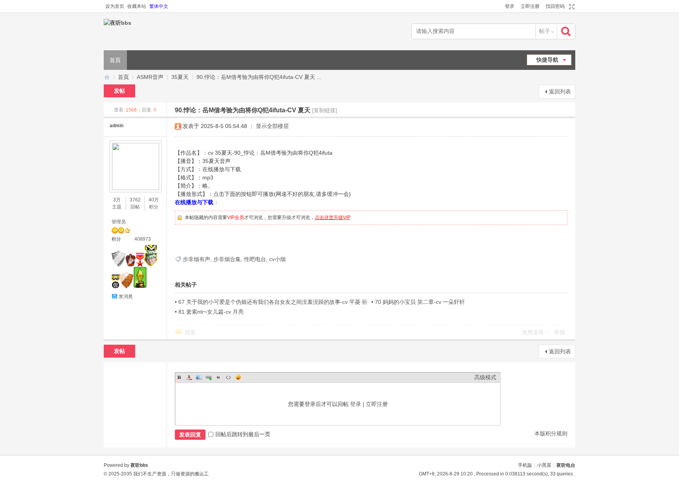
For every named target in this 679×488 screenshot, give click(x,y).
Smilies (238, 377)
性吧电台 (255, 259)
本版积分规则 (550, 433)
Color (189, 377)
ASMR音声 (150, 77)
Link (209, 377)
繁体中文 (158, 6)
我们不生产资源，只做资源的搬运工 (171, 474)
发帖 (119, 91)
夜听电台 (565, 465)
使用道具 (533, 332)
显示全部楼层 (272, 126)
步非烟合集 (227, 259)
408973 (142, 239)
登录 (509, 6)
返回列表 (560, 91)
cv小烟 (277, 259)
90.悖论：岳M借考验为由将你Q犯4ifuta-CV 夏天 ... (258, 77)
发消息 (126, 296)
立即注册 (530, 6)
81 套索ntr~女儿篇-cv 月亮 (211, 312)
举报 (559, 332)
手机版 (525, 465)
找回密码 (555, 6)
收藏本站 (136, 6)
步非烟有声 (196, 259)
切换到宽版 (570, 6)
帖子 (544, 31)
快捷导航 (547, 60)
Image (199, 377)
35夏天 (180, 77)
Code (228, 377)
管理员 (119, 222)
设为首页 (114, 6)
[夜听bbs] (144, 31)
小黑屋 (544, 465)
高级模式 (485, 377)
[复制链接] (324, 110)
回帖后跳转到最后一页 (242, 434)
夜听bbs (107, 77)
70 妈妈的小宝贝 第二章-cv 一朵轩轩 (420, 302)
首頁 (115, 60)
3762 (135, 200)
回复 (190, 332)
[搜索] (566, 31)
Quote (218, 377)
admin (116, 125)
